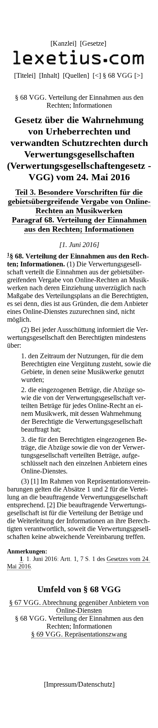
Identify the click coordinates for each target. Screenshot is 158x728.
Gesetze (93, 43)
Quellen (76, 75)
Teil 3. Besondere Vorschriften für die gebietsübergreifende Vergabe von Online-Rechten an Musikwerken (79, 201)
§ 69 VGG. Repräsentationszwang (79, 634)
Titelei (24, 75)
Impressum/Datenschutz (79, 684)
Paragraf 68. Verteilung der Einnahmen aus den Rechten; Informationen (79, 224)
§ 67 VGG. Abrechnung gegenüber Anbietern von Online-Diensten (79, 606)
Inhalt (49, 75)
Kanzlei (63, 43)
